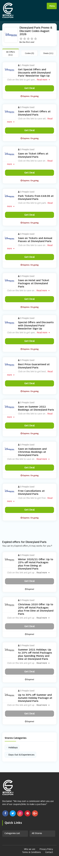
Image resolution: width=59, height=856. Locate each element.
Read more (42, 79)
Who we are (29, 849)
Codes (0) (29, 53)
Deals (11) (48, 53)
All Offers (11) (10, 53)
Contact (49, 852)
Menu (52, 6)
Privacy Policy (46, 849)
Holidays (12, 747)
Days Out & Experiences (20, 754)
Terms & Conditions (31, 852)
